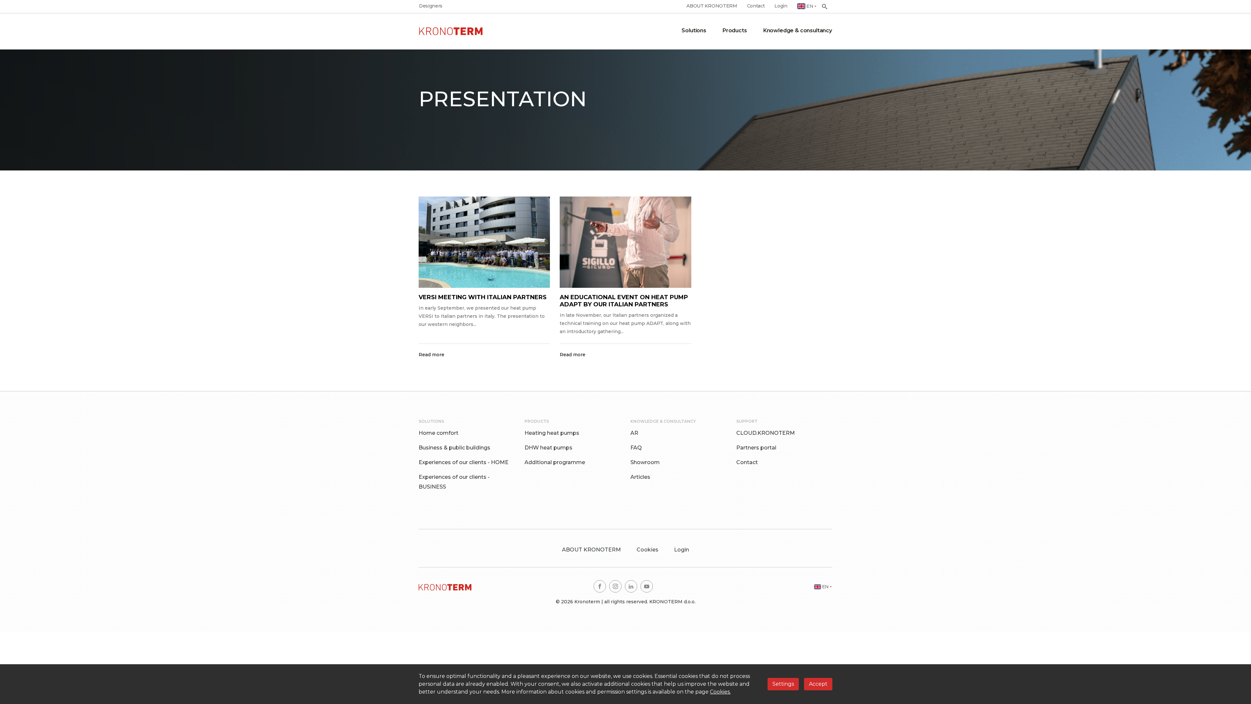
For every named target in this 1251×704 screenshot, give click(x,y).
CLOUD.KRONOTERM (765, 433)
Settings (783, 684)
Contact (756, 6)
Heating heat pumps (552, 433)
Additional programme (555, 462)
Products (735, 30)
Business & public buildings (454, 448)
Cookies (647, 550)
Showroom (645, 462)
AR (634, 433)
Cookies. (720, 692)
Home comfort (438, 433)
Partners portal (756, 448)
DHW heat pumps (548, 448)
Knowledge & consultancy (797, 30)
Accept (818, 684)
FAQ (636, 448)
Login (780, 6)
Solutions (694, 30)
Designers (430, 6)
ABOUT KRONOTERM (711, 6)
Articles (640, 477)
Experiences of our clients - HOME (464, 462)
